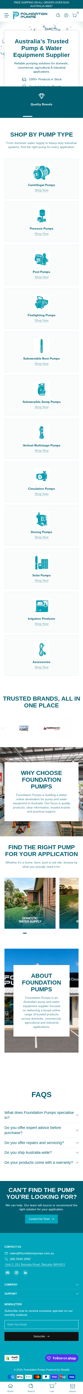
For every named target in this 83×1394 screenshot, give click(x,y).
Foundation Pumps (35, 1369)
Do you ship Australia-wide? (28, 1152)
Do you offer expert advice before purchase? (32, 1130)
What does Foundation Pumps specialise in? (39, 1115)
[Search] (58, 15)
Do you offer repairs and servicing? (34, 1143)
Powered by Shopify (57, 1369)
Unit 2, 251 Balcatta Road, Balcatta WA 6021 (34, 1264)
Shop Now (42, 190)
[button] (58, 15)
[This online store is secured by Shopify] (11, 1358)
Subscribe (39, 1336)
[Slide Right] (76, 4)
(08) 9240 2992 (20, 1259)
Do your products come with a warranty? (38, 1162)
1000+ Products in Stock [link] (45, 79)
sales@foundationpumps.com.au (32, 1253)
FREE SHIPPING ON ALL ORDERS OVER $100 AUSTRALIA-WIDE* (41, 4)
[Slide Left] (7, 4)
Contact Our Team (39, 1219)
